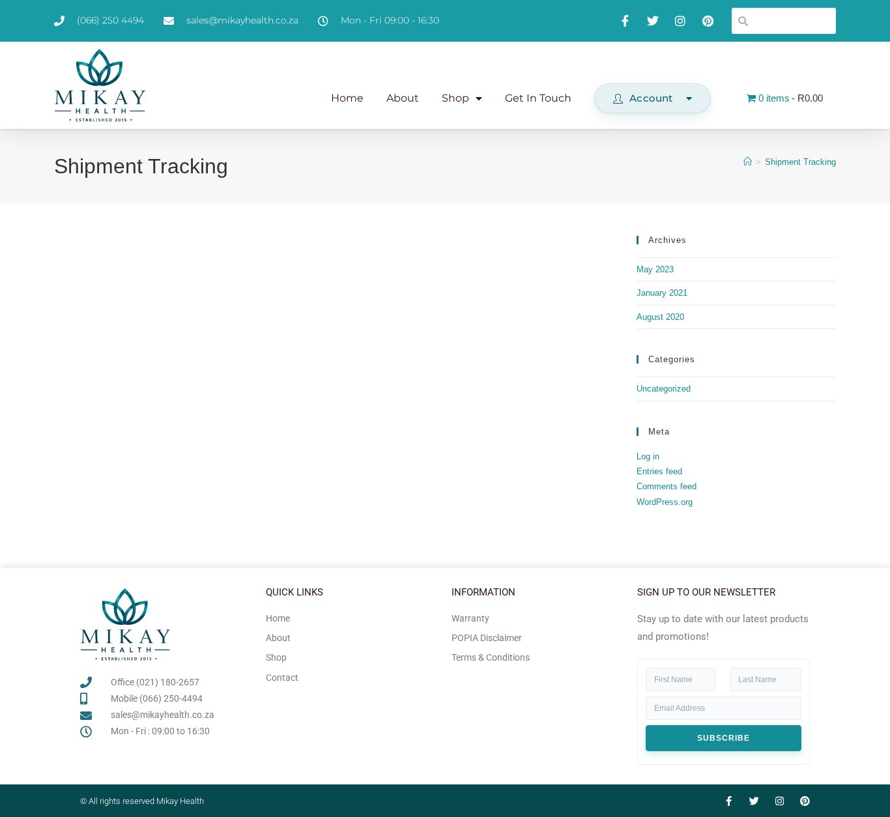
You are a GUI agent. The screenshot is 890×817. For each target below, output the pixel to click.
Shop (455, 98)
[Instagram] (779, 801)
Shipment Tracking (800, 162)
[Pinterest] (805, 801)
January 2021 (662, 293)
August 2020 (660, 317)
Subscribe (723, 738)
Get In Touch (538, 98)
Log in (648, 456)
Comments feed (666, 486)
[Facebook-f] (729, 801)
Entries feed (659, 471)
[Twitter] (754, 801)
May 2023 (655, 269)
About (402, 98)
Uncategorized (664, 389)
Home (347, 98)
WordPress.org (665, 502)
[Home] (747, 162)
